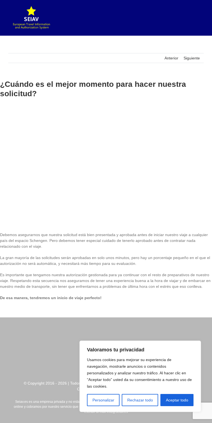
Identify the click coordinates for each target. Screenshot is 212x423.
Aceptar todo (177, 400)
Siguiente (192, 58)
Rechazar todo (140, 400)
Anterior (171, 58)
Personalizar (103, 400)
